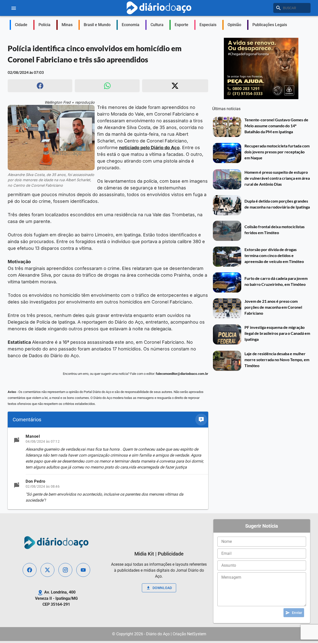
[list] (108, 468)
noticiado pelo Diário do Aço (149, 147)
